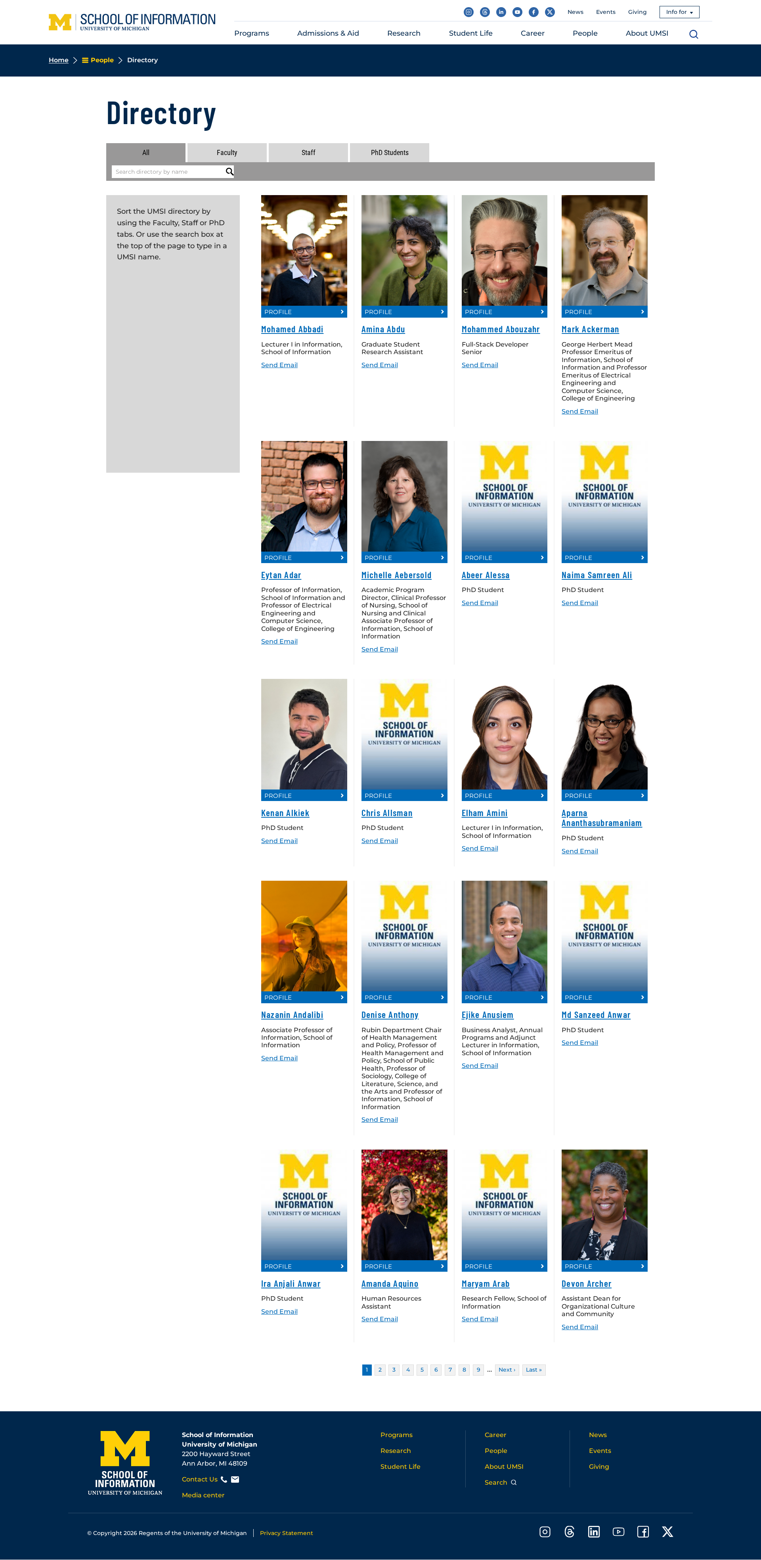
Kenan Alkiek (285, 812)
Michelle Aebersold (396, 574)
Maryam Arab (486, 1283)
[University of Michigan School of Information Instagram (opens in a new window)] (469, 12)
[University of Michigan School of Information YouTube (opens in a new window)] (517, 12)
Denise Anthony (390, 1014)
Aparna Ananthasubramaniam (602, 817)
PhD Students (390, 152)
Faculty (227, 152)
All (145, 152)
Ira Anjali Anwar (291, 1283)
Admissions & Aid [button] (328, 33)
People (496, 1451)
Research (395, 1451)
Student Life (400, 1466)
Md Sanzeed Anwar (596, 1014)
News (575, 11)
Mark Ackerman (590, 328)
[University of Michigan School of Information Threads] (570, 1533)
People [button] (585, 33)
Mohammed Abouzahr (501, 328)
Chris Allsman (387, 812)
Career (496, 1435)
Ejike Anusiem (488, 1014)
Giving (637, 11)
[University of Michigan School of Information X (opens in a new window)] (550, 12)
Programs (396, 1435)
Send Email (279, 365)
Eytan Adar (281, 574)
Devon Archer (587, 1283)
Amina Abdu (383, 328)
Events (606, 11)
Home (59, 60)
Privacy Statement (286, 1533)
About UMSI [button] (647, 33)
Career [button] (533, 33)
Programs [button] (251, 33)
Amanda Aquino (390, 1283)
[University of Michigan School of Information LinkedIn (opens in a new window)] (501, 12)
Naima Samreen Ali (597, 574)
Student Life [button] (471, 33)
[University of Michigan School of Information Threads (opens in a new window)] (485, 12)
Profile (278, 312)
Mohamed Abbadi (292, 328)
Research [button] (404, 33)
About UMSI (504, 1466)
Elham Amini (485, 812)
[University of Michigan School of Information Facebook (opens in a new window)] (534, 12)
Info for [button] (676, 11)
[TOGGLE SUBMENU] (274, 33)
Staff (308, 152)
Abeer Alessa (486, 574)
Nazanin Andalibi (292, 1014)
